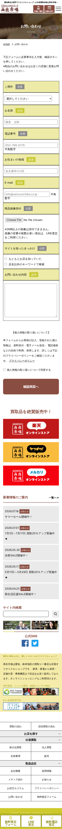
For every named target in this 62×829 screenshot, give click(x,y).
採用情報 (46, 770)
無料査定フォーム (46, 796)
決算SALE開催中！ (16, 555)
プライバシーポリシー (22, 360)
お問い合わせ (15, 796)
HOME (6, 44)
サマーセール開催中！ (18, 516)
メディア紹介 (15, 779)
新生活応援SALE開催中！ (21, 594)
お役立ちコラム (15, 788)
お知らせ (46, 779)
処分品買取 (15, 747)
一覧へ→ (54, 497)
